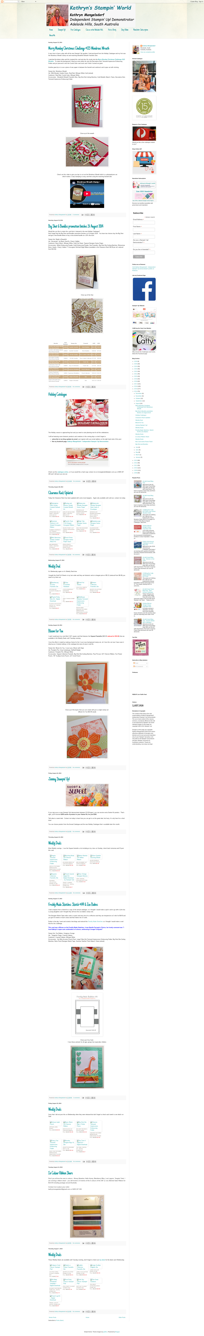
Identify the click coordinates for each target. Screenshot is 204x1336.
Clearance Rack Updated (60, 493)
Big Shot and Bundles (141, 444)
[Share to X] (90, 215)
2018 (135, 381)
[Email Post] (82, 214)
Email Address (138, 219)
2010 (135, 468)
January (138, 457)
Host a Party (112, 30)
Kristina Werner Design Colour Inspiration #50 (147, 605)
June (137, 450)
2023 (135, 369)
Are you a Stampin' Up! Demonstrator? (141, 241)
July (137, 447)
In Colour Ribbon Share (60, 1173)
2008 (135, 473)
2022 (135, 371)
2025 (135, 364)
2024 (135, 366)
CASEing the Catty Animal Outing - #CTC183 (148, 575)
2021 (135, 374)
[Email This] (86, 215)
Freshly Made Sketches (95, 921)
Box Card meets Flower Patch (144, 441)
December (139, 393)
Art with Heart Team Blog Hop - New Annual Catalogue (148, 590)
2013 (135, 460)
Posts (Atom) (60, 1320)
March (138, 454)
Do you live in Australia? (141, 249)
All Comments (139, 666)
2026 (135, 361)
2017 (135, 384)
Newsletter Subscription (140, 30)
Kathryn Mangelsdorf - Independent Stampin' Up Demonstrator (87, 441)
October (138, 398)
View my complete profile (147, 52)
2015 (135, 389)
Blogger (117, 1332)
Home (51, 30)
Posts (136, 663)
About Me (52, 35)
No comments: (77, 386)
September (139, 401)
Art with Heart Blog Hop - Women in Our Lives (148, 559)
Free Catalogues (76, 30)
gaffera (105, 1332)
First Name (137, 227)
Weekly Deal (54, 566)
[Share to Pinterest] (94, 215)
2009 (135, 470)
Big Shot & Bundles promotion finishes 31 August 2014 (75, 226)
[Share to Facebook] (92, 215)
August (138, 403)
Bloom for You (55, 631)
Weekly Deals (54, 843)
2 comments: (76, 214)
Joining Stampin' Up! (59, 779)
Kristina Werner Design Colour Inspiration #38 (147, 527)
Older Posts (122, 1317)
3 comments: (76, 1097)
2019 (135, 379)
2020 (135, 376)
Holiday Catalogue (57, 394)
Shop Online (124, 30)
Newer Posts (52, 1317)
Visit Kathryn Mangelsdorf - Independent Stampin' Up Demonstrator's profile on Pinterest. (143, 268)
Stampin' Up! (62, 30)
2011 (135, 465)
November (139, 396)
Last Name (137, 234)
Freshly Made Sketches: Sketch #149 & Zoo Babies (73, 905)
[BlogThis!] (88, 215)
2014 (135, 391)
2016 (135, 386)
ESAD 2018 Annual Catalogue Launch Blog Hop (148, 543)
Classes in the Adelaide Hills (94, 30)
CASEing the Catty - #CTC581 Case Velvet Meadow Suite (149, 511)
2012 (135, 463)
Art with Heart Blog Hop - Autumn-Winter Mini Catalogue (149, 621)
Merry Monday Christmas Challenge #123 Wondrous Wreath (78, 48)
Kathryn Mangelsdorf (149, 46)
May (137, 452)
